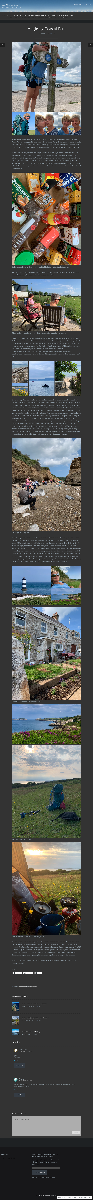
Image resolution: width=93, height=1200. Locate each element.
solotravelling (31, 986)
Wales (35, 986)
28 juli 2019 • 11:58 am (25, 1081)
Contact (88, 4)
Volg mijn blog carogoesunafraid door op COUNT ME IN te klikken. (45, 1155)
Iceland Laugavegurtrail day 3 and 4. (35, 1018)
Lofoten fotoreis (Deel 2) (41, 17)
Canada (65, 15)
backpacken (21, 986)
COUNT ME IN (39, 1173)
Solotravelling (40, 15)
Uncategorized (28, 15)
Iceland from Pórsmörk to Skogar (33, 1004)
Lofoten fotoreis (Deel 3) (22, 17)
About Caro (78, 4)
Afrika (59, 15)
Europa (72, 15)
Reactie (75, 1132)
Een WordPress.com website (46, 1195)
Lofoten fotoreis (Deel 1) (59, 17)
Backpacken (51, 15)
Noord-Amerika (7, 17)
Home (3, 15)
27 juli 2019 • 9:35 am (25, 1051)
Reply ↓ (19, 1065)
